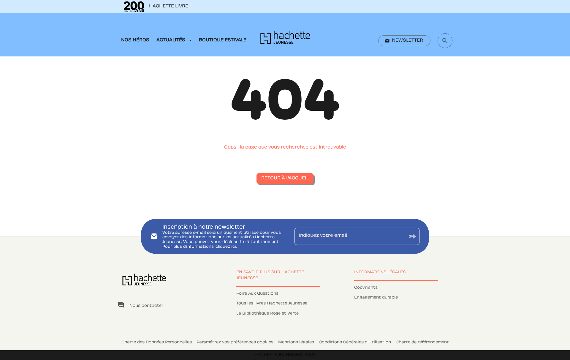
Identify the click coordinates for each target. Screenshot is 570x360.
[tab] (135, 40)
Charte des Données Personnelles (156, 342)
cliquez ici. (226, 246)
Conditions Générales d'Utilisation (355, 342)
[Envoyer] (412, 236)
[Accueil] (285, 39)
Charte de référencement (422, 342)
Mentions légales (296, 342)
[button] (404, 40)
